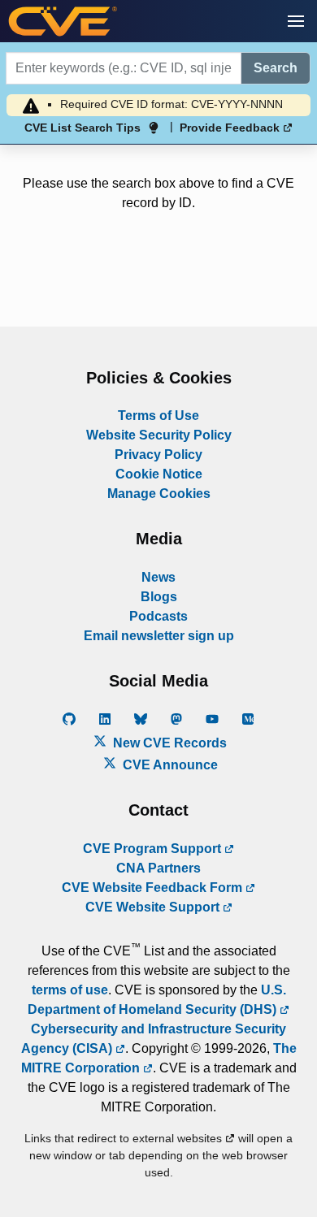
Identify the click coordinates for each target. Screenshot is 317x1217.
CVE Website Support (154, 907)
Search (275, 68)
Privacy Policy (158, 454)
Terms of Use (158, 415)
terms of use (70, 990)
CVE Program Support (153, 848)
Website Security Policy (159, 435)
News (158, 577)
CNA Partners (158, 868)
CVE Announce (168, 765)
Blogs (159, 597)
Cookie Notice (158, 474)
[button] (296, 21)
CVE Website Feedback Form (153, 887)
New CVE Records (168, 743)
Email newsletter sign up (159, 636)
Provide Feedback (231, 127)
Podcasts (158, 616)
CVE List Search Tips (82, 127)
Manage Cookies (159, 493)
